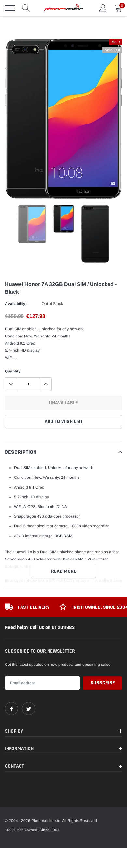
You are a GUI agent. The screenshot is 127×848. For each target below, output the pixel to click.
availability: (16, 303)
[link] (11, 708)
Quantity (13, 371)
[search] (26, 8)
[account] (103, 8)
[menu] (10, 8)
